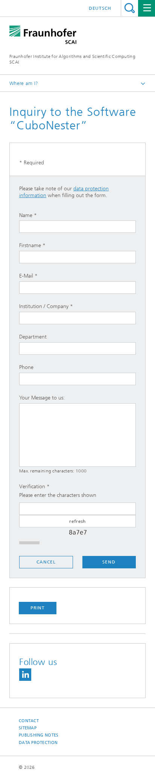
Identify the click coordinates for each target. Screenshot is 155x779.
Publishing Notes (38, 735)
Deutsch (100, 8)
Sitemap (27, 728)
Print (37, 607)
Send (108, 562)
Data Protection (38, 742)
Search (129, 8)
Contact (29, 720)
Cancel (45, 562)
